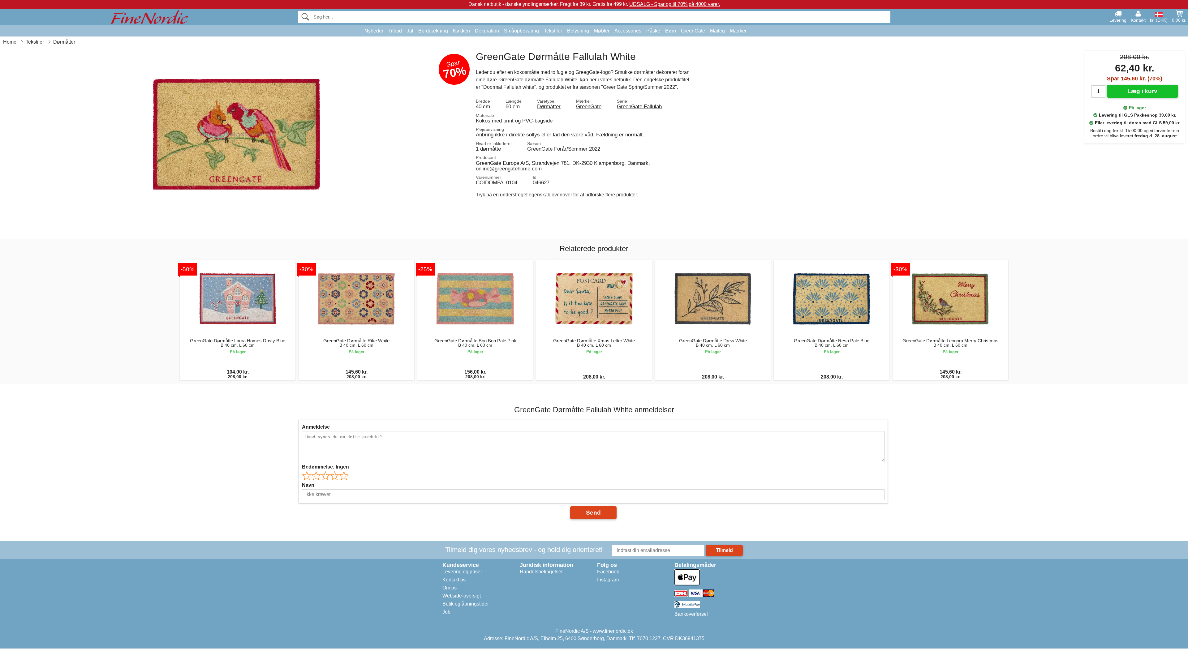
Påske (653, 30)
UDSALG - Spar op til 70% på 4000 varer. (674, 4)
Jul (410, 30)
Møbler (601, 30)
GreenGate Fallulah (639, 106)
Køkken (461, 30)
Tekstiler (553, 30)
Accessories (627, 30)
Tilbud (395, 30)
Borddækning (433, 30)
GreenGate (693, 30)
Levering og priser (462, 571)
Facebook (608, 571)
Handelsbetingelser (541, 571)
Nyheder (373, 30)
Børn (670, 30)
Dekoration (487, 30)
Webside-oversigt (461, 595)
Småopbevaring (521, 30)
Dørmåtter (549, 106)
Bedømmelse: (325, 466)
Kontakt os (454, 579)
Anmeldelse (316, 427)
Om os (449, 587)
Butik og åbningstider (465, 603)
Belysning (578, 30)
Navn (308, 485)
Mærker (738, 30)
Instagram (608, 579)
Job (446, 611)
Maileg (717, 30)
